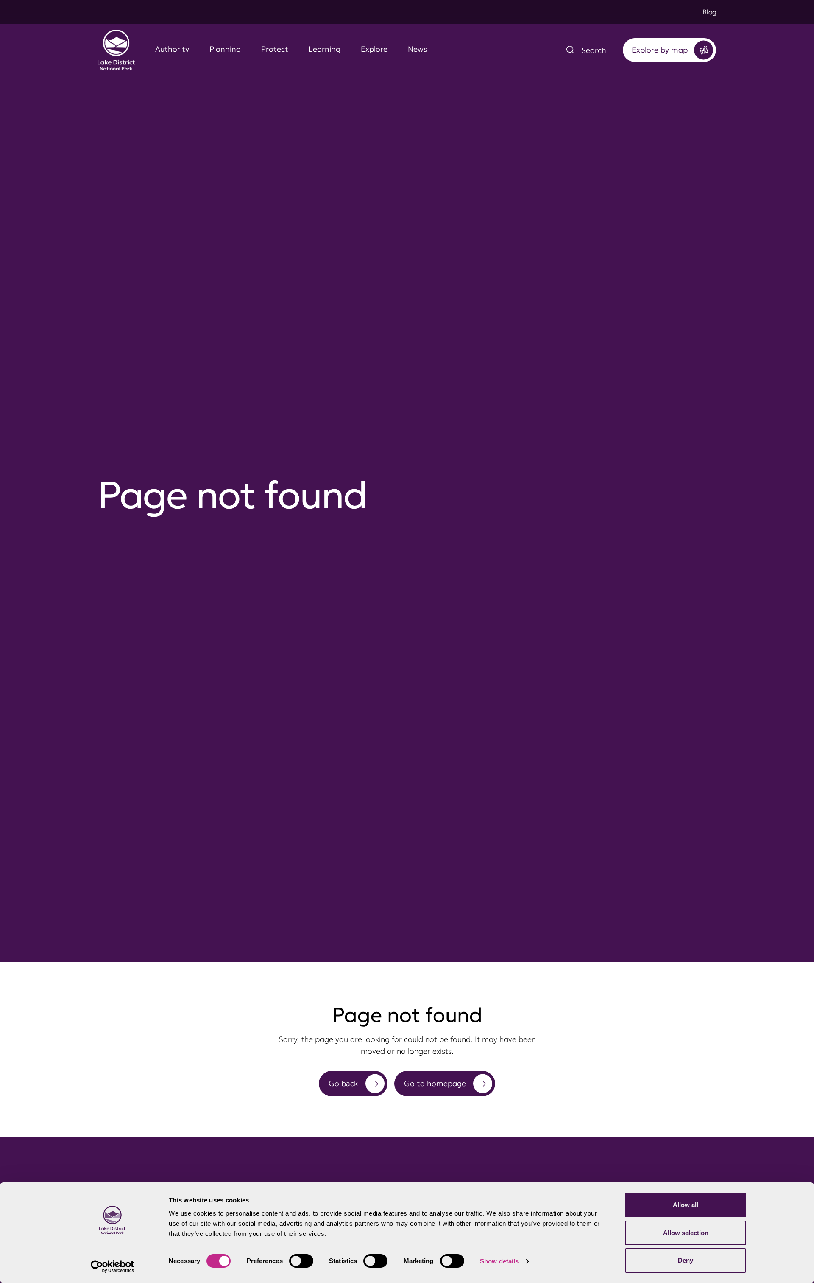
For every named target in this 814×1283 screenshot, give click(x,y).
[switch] (301, 1261)
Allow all (685, 1204)
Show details (499, 1261)
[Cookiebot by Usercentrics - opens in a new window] (112, 1266)
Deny (685, 1260)
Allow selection (685, 1232)
